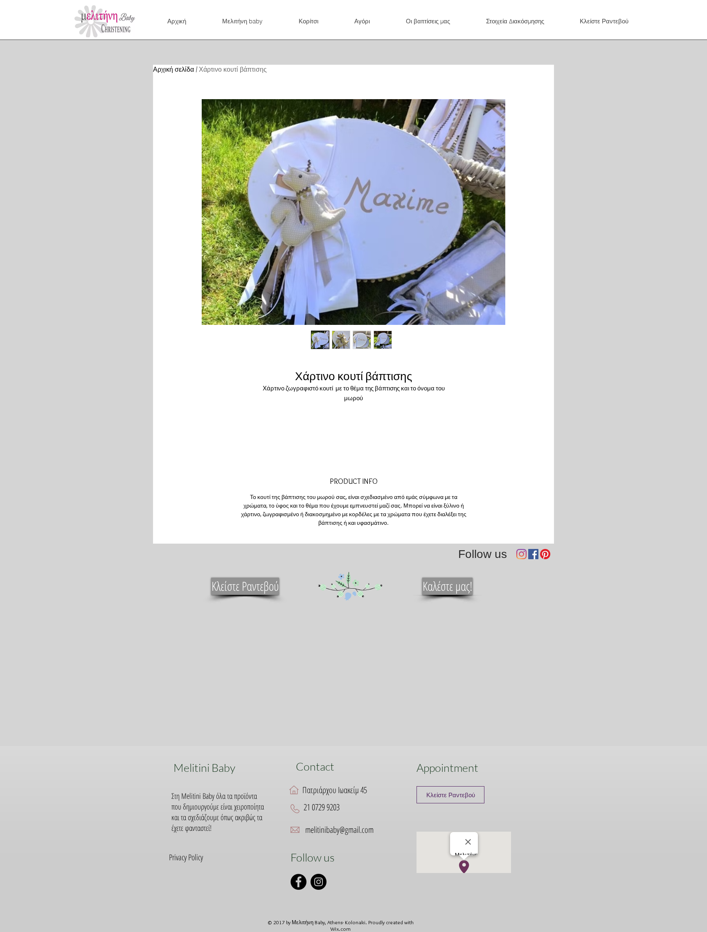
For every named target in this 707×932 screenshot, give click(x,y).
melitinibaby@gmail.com (339, 829)
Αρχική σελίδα (173, 69)
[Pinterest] (545, 554)
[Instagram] (521, 554)
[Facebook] (533, 554)
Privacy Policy (186, 857)
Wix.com (340, 928)
